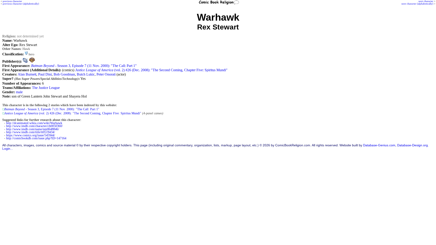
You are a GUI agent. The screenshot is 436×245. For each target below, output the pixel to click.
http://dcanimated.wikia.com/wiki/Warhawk (34, 123)
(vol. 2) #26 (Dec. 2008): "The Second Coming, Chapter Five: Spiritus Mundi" (151, 70)
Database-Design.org (412, 145)
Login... (7, 148)
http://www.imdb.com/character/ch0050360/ (34, 126)
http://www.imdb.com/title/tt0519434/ (30, 132)
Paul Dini (45, 74)
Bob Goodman (64, 74)
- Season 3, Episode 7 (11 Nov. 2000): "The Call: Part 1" (84, 66)
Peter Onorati (106, 74)
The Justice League (46, 88)
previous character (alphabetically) (21, 3)
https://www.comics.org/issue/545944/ (30, 135)
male (19, 92)
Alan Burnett (27, 74)
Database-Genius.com (379, 145)
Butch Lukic (86, 74)
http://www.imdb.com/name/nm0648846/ (32, 129)
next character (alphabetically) (417, 3)
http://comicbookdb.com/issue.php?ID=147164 (36, 138)
